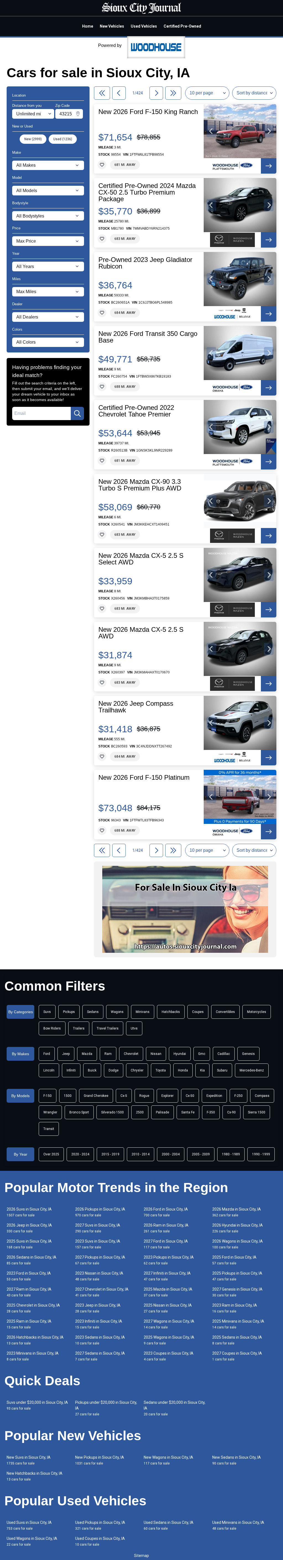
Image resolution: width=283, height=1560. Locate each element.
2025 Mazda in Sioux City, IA (168, 1292)
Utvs (134, 1028)
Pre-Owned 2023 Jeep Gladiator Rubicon (145, 263)
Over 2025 (51, 1154)
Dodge (114, 1070)
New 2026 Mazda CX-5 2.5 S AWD (141, 633)
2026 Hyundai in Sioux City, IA (237, 1228)
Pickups (69, 1012)
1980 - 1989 (231, 1154)
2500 (140, 1112)
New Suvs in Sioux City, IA (29, 1460)
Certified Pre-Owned (182, 26)
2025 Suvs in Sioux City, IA (29, 1244)
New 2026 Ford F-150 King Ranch (148, 111)
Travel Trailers (108, 1028)
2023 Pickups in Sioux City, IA (169, 1260)
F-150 (47, 1096)
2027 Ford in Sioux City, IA (166, 1244)
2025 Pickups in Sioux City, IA (237, 1276)
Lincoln (48, 1070)
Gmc (201, 1054)
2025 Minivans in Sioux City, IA (238, 1324)
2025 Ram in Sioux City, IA (29, 1324)
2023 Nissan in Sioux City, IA (99, 1276)
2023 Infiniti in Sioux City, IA (98, 1324)
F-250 (238, 1096)
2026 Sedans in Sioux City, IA (31, 1260)
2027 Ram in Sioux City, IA (29, 1292)
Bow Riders (52, 1028)
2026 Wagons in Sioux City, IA (237, 1244)
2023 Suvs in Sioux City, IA (97, 1244)
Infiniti (71, 1070)
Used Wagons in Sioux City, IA (32, 1541)
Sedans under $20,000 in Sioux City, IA (174, 1408)
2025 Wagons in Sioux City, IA (169, 1340)
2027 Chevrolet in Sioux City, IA (102, 1292)
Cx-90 (231, 1112)
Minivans (143, 1012)
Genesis (248, 1054)
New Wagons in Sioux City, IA (168, 1460)
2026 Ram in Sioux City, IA (166, 1228)
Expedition (214, 1096)
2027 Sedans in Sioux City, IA (100, 1356)
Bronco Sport (79, 1112)
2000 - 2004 (171, 1154)
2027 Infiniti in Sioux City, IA (167, 1276)
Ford (46, 1054)
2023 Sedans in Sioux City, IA (100, 1340)
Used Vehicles (144, 26)
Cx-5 (123, 1096)
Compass (262, 1096)
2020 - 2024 (80, 1154)
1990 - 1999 (261, 1154)
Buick (92, 1070)
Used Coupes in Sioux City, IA (100, 1541)
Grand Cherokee (96, 1096)
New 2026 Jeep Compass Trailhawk (135, 706)
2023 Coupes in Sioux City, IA (168, 1356)
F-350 (211, 1112)
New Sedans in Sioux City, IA (236, 1460)
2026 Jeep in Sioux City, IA (29, 1228)
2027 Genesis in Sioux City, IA (237, 1292)
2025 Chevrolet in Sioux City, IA (33, 1308)
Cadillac (224, 1054)
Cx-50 (190, 1096)
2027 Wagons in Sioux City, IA (169, 1324)
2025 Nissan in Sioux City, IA (168, 1308)
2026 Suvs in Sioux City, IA (29, 1212)
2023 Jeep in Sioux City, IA (97, 1308)
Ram (108, 1054)
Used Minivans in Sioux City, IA (238, 1525)
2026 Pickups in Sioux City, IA (100, 1212)
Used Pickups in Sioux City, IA (100, 1525)
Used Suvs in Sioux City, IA (29, 1525)
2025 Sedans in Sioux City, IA (237, 1340)
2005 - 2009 (201, 1154)
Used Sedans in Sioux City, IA (168, 1525)
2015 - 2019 (110, 1154)
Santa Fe (188, 1112)
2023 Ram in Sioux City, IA (234, 1308)
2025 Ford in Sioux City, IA (234, 1260)
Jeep (66, 1054)
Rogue (144, 1096)
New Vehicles (112, 26)
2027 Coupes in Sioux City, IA (237, 1356)
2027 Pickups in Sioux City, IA (100, 1260)
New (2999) (33, 139)
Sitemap (141, 1555)
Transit (48, 1129)
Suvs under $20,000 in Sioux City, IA (37, 1405)
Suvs (47, 1012)
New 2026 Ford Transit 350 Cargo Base (147, 337)
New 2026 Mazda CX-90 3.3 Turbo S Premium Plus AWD (139, 485)
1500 (68, 1096)
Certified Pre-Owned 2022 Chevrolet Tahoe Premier (136, 411)
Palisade (162, 1112)
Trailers (79, 1028)
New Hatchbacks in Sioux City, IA (34, 1476)
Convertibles (225, 1012)
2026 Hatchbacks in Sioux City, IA (35, 1340)
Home (87, 26)
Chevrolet (131, 1054)
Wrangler (50, 1112)
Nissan (156, 1054)
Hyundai (180, 1054)
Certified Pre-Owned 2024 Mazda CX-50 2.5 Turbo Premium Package (147, 192)
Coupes (198, 1012)
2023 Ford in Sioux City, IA (29, 1276)
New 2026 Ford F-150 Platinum (144, 777)
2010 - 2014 (141, 1154)
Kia (202, 1070)
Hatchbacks (171, 1012)
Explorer (167, 1096)
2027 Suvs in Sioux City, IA (97, 1228)
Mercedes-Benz (252, 1070)
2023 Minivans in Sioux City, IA (33, 1356)
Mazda (87, 1054)
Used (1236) (62, 139)
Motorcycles (256, 1012)
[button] (211, 131)
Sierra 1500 (256, 1112)
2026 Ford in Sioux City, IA (166, 1212)
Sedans (93, 1012)
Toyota (161, 1070)
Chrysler (137, 1070)
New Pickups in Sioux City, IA (99, 1460)
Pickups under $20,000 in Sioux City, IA (106, 1408)
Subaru (222, 1070)
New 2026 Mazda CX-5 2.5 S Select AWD (141, 559)
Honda (183, 1070)
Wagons (117, 1012)
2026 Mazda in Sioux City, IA (236, 1212)
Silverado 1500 (112, 1112)
